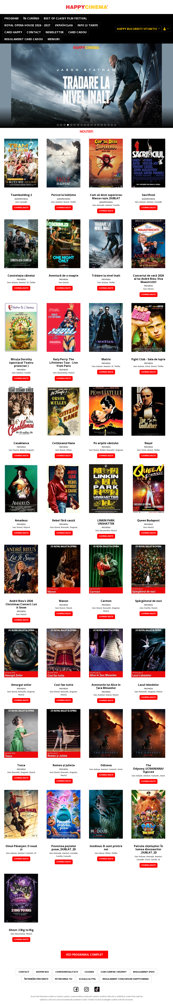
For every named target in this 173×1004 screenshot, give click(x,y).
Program (11, 18)
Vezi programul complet (84, 954)
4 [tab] (68, 125)
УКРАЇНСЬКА (64, 25)
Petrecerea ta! (63, 978)
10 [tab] (88, 125)
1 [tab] (58, 125)
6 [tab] (75, 125)
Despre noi (42, 971)
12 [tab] (95, 125)
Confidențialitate (66, 971)
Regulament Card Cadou (23, 39)
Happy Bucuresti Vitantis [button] (137, 29)
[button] (166, 29)
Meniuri (54, 39)
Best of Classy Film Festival (65, 18)
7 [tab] (78, 125)
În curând (31, 18)
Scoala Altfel (87, 978)
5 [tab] (71, 125)
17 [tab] (112, 125)
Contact (34, 32)
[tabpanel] (86, 86)
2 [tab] (61, 125)
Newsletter (55, 32)
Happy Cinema (86, 7)
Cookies (89, 971)
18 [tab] (115, 125)
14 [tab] (102, 125)
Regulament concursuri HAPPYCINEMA (126, 978)
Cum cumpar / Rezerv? (114, 971)
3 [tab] (64, 125)
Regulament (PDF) (143, 971)
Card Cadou (77, 32)
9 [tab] (85, 125)
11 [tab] (91, 125)
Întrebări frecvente (36, 978)
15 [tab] (105, 125)
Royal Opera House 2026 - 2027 (27, 25)
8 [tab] (81, 125)
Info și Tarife (88, 25)
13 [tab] (98, 125)
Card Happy (13, 32)
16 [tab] (108, 125)
